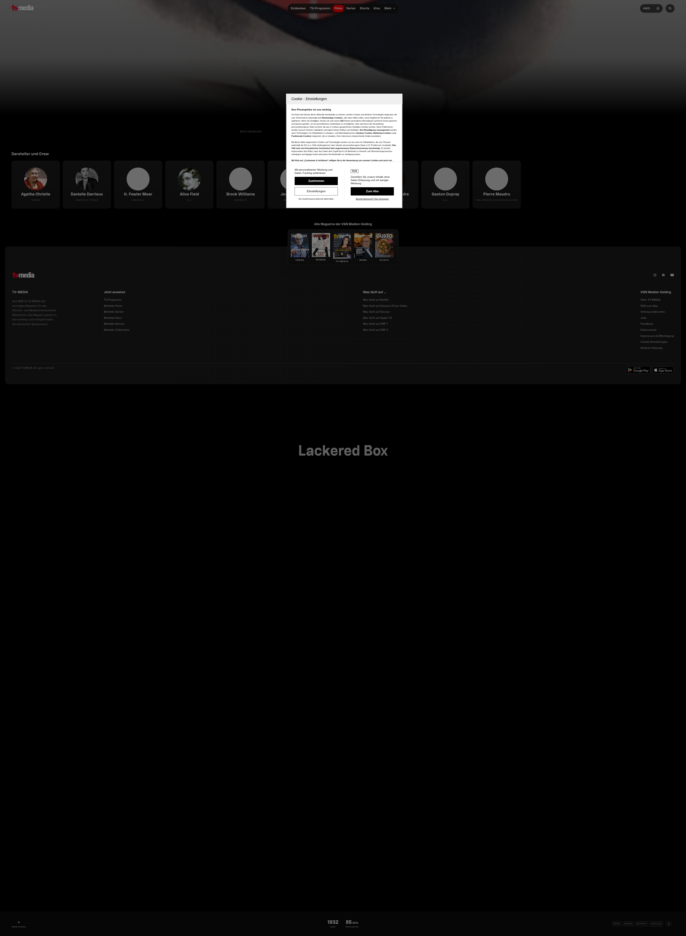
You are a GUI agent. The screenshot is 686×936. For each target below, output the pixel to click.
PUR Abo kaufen (372, 191)
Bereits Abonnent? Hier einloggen (372, 199)
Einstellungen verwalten (316, 191)
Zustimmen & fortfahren (316, 181)
